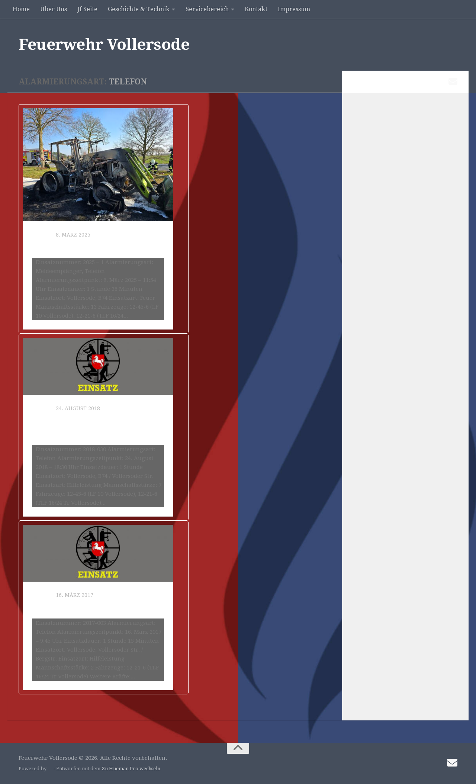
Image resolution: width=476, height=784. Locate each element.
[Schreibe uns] (452, 81)
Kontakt (256, 9)
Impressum (294, 9)
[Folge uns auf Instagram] (441, 81)
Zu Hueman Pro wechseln (131, 768)
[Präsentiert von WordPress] (50, 768)
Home (21, 9)
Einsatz (43, 235)
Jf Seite (87, 9)
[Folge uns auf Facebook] (429, 81)
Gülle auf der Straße (74, 607)
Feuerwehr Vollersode (104, 44)
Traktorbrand (61, 247)
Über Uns (53, 9)
